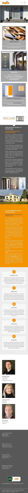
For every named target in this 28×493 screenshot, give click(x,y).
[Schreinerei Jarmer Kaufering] (11, 2)
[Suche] (21, 2)
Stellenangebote (14, 41)
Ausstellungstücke (17, 102)
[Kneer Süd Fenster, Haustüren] (14, 61)
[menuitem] (21, 2)
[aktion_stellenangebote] (14, 33)
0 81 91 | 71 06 (8, 444)
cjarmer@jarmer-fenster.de (7, 380)
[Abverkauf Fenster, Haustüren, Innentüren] (14, 90)
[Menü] (24, 2)
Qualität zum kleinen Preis (14, 98)
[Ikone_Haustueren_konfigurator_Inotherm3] (14, 119)
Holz (6, 76)
